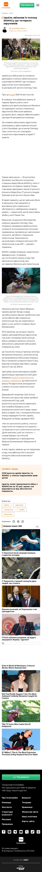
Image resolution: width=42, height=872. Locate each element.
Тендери (26, 802)
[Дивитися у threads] (38, 832)
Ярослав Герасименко (17, 28)
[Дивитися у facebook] (3, 832)
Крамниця (27, 807)
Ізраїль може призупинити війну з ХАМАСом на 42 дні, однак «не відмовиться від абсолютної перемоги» (20, 487)
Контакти (7, 807)
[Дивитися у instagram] (9, 832)
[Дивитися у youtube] (21, 832)
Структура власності (7, 813)
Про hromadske (10, 798)
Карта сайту (28, 821)
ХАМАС (22, 510)
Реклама (6, 819)
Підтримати (27, 5)
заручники (19, 505)
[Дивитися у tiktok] (32, 832)
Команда (6, 802)
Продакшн (7, 824)
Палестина (8, 514)
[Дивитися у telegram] (15, 832)
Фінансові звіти (30, 812)
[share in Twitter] (18, 521)
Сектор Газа (8, 510)
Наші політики (29, 816)
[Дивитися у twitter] (27, 832)
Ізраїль (6, 505)
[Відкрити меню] (37, 5)
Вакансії (26, 798)
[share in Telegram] (22, 521)
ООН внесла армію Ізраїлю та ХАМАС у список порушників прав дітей (19, 475)
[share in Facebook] (13, 521)
